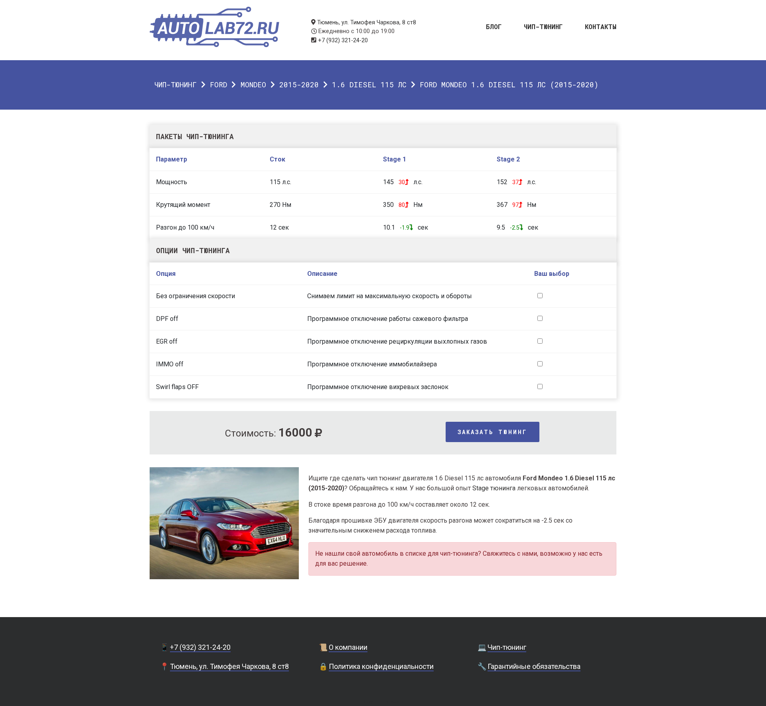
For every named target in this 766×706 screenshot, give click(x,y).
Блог (494, 26)
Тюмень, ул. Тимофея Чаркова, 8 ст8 (366, 22)
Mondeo (253, 84)
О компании (348, 647)
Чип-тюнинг (543, 26)
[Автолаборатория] (214, 26)
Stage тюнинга (493, 488)
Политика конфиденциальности (381, 666)
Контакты (600, 26)
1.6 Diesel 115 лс (369, 84)
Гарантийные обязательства (534, 666)
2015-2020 (299, 84)
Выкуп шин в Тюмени (383, 702)
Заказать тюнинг (492, 432)
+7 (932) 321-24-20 (343, 40)
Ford (218, 84)
